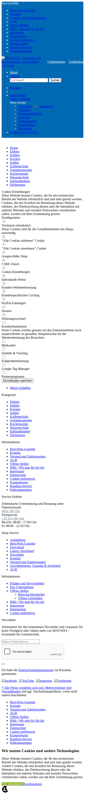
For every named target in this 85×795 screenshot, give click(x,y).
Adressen (24, 117)
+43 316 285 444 (13, 518)
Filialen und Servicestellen (27, 583)
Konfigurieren (33, 784)
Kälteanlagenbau (21, 51)
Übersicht (24, 110)
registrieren (46, 106)
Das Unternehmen (22, 587)
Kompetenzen (19, 43)
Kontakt (15, 14)
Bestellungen (26, 125)
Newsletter (17, 554)
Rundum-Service (21, 47)
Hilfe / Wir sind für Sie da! (27, 29)
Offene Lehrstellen (30, 598)
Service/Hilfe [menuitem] (24, 27)
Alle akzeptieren (13, 784)
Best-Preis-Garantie (22, 10)
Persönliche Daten (30, 113)
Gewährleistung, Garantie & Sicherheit (35, 565)
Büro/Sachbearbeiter (31, 594)
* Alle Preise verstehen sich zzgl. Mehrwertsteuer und (36, 687)
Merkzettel (25, 128)
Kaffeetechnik (19, 416)
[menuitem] (46, 10)
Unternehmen (56, 61)
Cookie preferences (22, 40)
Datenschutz (18, 36)
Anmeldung (17, 540)
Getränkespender (21, 420)
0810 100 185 (11, 511)
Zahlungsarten (27, 121)
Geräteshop (75, 61)
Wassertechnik (19, 427)
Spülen (14, 413)
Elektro (14, 402)
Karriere (15, 88)
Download (17, 547)
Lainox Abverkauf (22, 551)
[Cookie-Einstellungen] (5, 791)
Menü (14, 72)
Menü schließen (20, 99)
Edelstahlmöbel (20, 431)
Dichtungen (17, 435)
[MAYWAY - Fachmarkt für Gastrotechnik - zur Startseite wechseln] (23, 61)
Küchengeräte (19, 424)
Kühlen (15, 405)
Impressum (17, 32)
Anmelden (25, 106)
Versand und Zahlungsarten (28, 18)
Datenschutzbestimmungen (35, 670)
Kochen (15, 409)
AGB (13, 21)
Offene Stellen (19, 25)
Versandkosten (11, 691)
